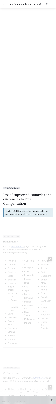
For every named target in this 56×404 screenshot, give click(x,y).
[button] (46, 4)
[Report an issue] (51, 400)
